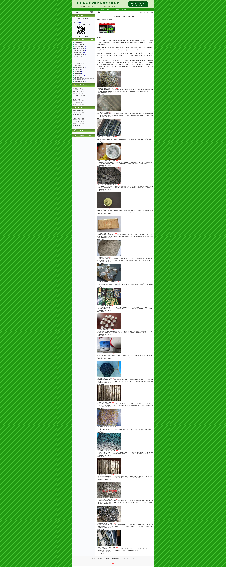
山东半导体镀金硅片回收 (79, 81)
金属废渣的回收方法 (77, 88)
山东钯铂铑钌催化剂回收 (79, 44)
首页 (94, 9)
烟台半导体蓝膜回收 (78, 79)
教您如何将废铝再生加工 (78, 118)
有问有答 (124, 9)
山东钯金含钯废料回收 (79, 63)
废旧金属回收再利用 (77, 103)
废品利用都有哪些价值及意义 (79, 110)
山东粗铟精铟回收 (78, 77)
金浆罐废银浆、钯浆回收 (79, 54)
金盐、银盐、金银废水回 (79, 50)
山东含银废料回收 (78, 42)
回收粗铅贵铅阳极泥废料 (79, 46)
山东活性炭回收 (77, 69)
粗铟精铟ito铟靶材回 (78, 52)
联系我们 (132, 9)
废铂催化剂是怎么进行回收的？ (79, 122)
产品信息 (102, 9)
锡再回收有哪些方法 (77, 125)
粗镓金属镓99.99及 (78, 57)
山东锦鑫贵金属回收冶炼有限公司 (104, 92)
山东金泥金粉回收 (78, 61)
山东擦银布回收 (77, 71)
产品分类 (109, 9)
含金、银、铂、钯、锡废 (79, 48)
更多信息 (98, 555)
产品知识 (117, 9)
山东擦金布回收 (77, 73)
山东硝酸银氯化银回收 (79, 75)
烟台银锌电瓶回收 (78, 65)
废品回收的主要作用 (77, 99)
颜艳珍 (133, 558)
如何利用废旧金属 (77, 114)
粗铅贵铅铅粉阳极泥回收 (79, 67)
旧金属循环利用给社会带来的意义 (80, 95)
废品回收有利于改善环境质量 (79, 91)
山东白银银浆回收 (78, 59)
